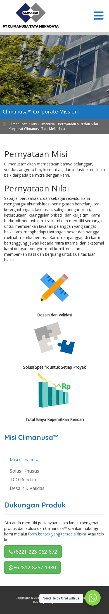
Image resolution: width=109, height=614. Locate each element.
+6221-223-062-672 (35, 551)
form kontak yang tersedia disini (57, 534)
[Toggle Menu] (98, 16)
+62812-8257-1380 (34, 567)
